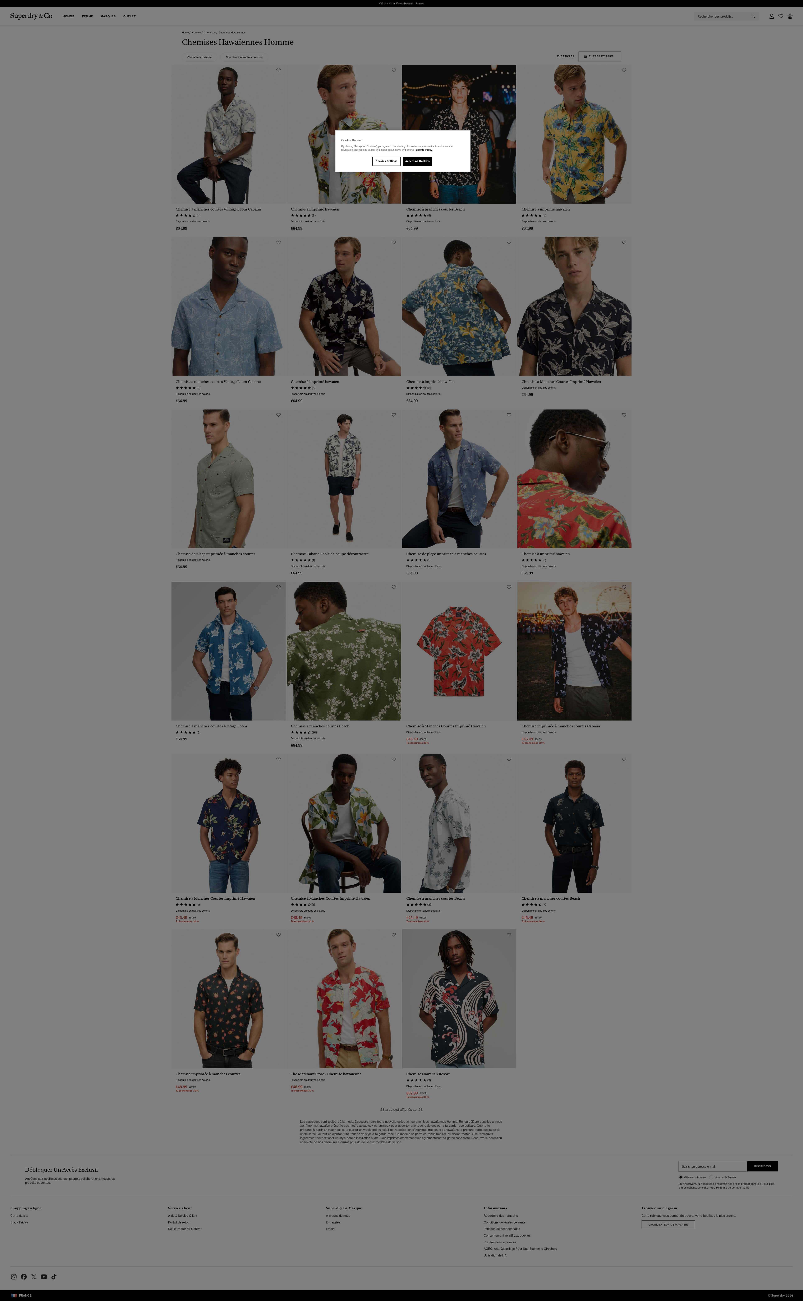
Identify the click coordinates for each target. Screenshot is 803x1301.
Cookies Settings (386, 161)
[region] (403, 151)
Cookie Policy (424, 149)
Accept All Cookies (417, 161)
